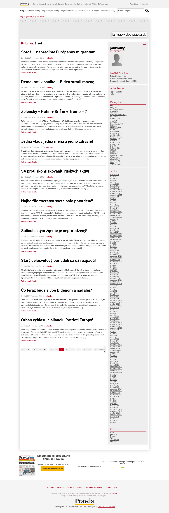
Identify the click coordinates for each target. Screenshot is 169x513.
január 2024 (114, 232)
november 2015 (116, 411)
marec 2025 (114, 206)
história (113, 118)
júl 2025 (113, 199)
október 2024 (115, 215)
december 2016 (116, 389)
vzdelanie (113, 155)
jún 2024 (113, 223)
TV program (114, 440)
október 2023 (115, 237)
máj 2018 (113, 358)
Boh (111, 107)
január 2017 (114, 387)
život (112, 163)
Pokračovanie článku (29, 73)
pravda (112, 144)
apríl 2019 (114, 337)
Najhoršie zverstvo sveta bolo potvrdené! (57, 201)
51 (67, 349)
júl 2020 (113, 310)
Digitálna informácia (117, 115)
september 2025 (116, 195)
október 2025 (115, 193)
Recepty (113, 436)
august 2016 (114, 396)
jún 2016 (113, 400)
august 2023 (114, 241)
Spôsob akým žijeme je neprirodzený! (54, 230)
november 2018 (116, 346)
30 (45, 349)
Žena (67, 4)
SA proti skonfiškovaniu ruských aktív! (55, 171)
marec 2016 (114, 406)
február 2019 (114, 341)
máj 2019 (113, 335)
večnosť (113, 150)
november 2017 (116, 369)
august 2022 (114, 263)
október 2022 (115, 260)
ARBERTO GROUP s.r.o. (106, 507)
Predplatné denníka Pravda (53, 469)
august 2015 (114, 417)
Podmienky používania (93, 487)
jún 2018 (113, 356)
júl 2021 (113, 287)
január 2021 (114, 298)
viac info (115, 493)
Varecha (73, 4)
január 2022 (114, 276)
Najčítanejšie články (50, 10)
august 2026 (114, 175)
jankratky (49, 58)
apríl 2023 (114, 249)
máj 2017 (113, 380)
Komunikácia (115, 124)
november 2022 (116, 258)
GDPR (116, 487)
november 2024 (116, 213)
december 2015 (116, 409)
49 (57, 349)
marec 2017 (114, 383)
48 (51, 349)
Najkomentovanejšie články (72, 10)
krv (111, 129)
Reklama (60, 487)
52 (72, 349)
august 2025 (114, 197)
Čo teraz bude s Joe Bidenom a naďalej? (56, 290)
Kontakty (50, 487)
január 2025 (114, 210)
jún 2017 (113, 378)
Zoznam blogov (92, 10)
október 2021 (115, 282)
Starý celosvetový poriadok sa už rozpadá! (58, 260)
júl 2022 (113, 265)
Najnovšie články (33, 10)
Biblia (112, 105)
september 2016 (116, 394)
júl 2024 (113, 221)
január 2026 (114, 188)
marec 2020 (114, 317)
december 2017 (116, 367)
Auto (49, 4)
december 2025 (116, 189)
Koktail (54, 4)
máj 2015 (113, 422)
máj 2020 (113, 313)
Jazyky (112, 120)
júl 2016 (113, 398)
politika (112, 142)
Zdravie (61, 4)
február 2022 (114, 274)
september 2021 (116, 284)
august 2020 (114, 308)
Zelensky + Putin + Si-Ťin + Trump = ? (54, 111)
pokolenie (113, 139)
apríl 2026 (114, 182)
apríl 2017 (114, 382)
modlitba (113, 135)
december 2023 (116, 234)
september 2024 (116, 217)
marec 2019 (114, 339)
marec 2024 (114, 228)
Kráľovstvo (114, 128)
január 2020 (114, 321)
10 (34, 349)
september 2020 (116, 306)
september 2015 (116, 415)
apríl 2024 (114, 226)
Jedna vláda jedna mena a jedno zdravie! (57, 141)
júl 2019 (113, 332)
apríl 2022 (114, 271)
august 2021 (114, 286)
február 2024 (114, 230)
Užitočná (88, 4)
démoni (113, 113)
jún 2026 (113, 178)
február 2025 (114, 208)
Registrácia (134, 4)
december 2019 (116, 322)
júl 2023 (113, 243)
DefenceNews (103, 4)
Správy (35, 4)
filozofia (113, 117)
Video (94, 4)
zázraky (113, 159)
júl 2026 (113, 177)
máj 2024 (113, 225)
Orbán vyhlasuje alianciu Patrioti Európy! (57, 320)
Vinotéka (113, 442)
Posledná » (102, 350)
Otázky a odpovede (74, 487)
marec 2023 (114, 250)
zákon (112, 157)
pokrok (112, 141)
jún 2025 (113, 201)
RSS (144, 45)
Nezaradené (114, 137)
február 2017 (114, 385)
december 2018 (116, 345)
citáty (112, 111)
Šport (112, 438)
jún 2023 (113, 245)
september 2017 (116, 372)
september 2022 (116, 262)
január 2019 (114, 343)
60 (79, 349)
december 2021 (116, 278)
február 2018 (114, 363)
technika (113, 148)
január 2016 (114, 407)
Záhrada (80, 4)
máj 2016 (113, 402)
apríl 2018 (114, 359)
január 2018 (114, 365)
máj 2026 (113, 180)
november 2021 (116, 280)
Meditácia (113, 133)
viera (112, 153)
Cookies (108, 487)
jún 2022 (113, 267)
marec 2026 (114, 184)
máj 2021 (113, 291)
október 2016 (115, 393)
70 (84, 349)
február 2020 (114, 319)
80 (89, 349)
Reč (111, 146)
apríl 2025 (114, 204)
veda (112, 152)
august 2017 (114, 374)
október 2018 (115, 348)
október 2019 (115, 326)
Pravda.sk (113, 434)
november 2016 (116, 391)
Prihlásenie (144, 4)
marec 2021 (114, 295)
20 (40, 349)
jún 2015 (113, 420)
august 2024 (114, 219)
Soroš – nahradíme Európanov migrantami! (59, 52)
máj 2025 (113, 202)
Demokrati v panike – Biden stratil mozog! (58, 81)
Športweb (42, 4)
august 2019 (114, 330)
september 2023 (116, 239)
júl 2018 (113, 354)
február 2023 (114, 252)
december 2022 (116, 256)
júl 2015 (113, 418)
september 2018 (116, 350)
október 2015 (115, 413)
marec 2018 (114, 361)
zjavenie (113, 165)
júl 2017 (113, 376)
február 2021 (114, 297)
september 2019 (116, 328)
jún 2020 (113, 311)
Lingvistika (114, 131)
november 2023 (116, 236)
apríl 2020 (114, 315)
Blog (22, 10)
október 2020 (115, 304)
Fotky (112, 432)
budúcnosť (114, 109)
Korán (112, 126)
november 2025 (116, 191)
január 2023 (114, 254)
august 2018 (114, 352)
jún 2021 (113, 289)
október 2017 (115, 370)
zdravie (113, 161)
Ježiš (112, 122)
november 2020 (116, 302)
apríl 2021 (114, 293)
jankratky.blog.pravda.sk (35, 17)
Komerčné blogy (108, 10)
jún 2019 (113, 334)
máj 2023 (113, 247)
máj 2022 (113, 269)
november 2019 (116, 324)
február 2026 (114, 186)
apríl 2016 (114, 404)
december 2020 (116, 300)
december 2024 (116, 212)
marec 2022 (114, 273)
